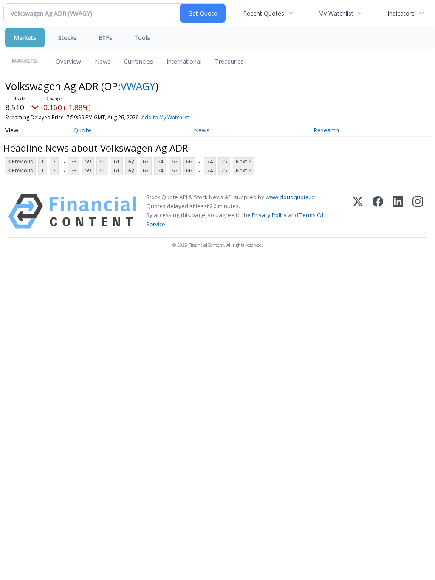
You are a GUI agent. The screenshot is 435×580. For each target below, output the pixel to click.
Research (326, 130)
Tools (142, 38)
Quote (82, 130)
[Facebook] (378, 211)
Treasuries (229, 61)
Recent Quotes (263, 13)
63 (146, 161)
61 (117, 161)
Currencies (138, 61)
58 (73, 161)
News (102, 61)
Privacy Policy (269, 215)
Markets (25, 38)
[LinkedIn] (398, 211)
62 (131, 161)
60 (102, 161)
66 (189, 161)
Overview (68, 61)
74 (210, 161)
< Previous (20, 161)
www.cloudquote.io (290, 197)
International (184, 61)
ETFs (105, 38)
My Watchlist (335, 13)
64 (160, 161)
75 (224, 161)
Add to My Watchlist (165, 117)
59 (88, 161)
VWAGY (138, 86)
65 (175, 161)
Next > (243, 161)
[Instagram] (418, 211)
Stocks (67, 38)
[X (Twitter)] (358, 211)
